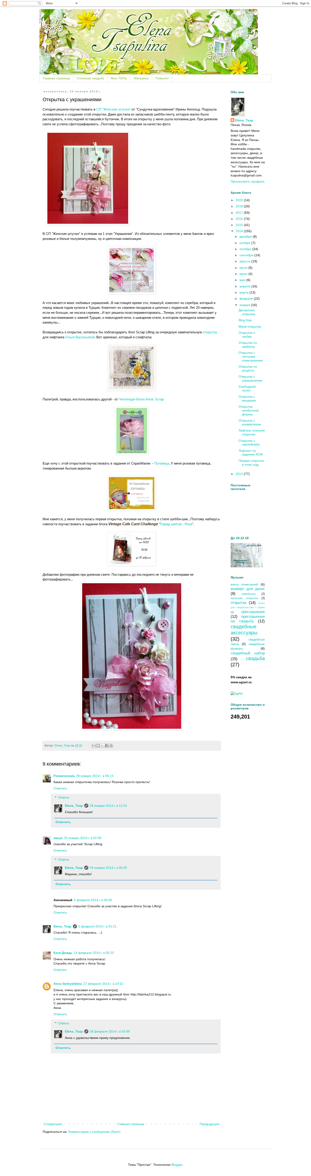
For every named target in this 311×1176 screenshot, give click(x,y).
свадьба (255, 658)
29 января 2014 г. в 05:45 (108, 867)
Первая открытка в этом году (251, 462)
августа (245, 261)
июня (244, 274)
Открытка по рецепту (248, 368)
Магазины (141, 78)
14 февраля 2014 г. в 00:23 (94, 953)
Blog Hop (245, 320)
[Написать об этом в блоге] (98, 745)
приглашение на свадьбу (248, 618)
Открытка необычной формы (249, 410)
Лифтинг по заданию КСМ (251, 452)
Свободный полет (247, 388)
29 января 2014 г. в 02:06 (82, 838)
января (245, 305)
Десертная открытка (247, 312)
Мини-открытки (250, 326)
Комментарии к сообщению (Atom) (94, 1131)
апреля (245, 286)
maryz (58, 838)
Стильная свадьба (90, 78)
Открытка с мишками (247, 398)
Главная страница (56, 78)
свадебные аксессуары (244, 630)
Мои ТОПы (119, 78)
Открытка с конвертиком (250, 422)
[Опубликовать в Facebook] (107, 745)
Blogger (176, 1164)
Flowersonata (64, 776)
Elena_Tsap (74, 805)
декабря (246, 236)
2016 (240, 219)
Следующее (53, 1124)
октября (246, 249)
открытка (238, 603)
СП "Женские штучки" (113, 109)
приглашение (253, 612)
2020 (240, 200)
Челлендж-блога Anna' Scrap (141, 399)
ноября (245, 243)
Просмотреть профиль (248, 181)
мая (243, 280)
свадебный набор (248, 653)
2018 (240, 206)
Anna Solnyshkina (68, 983)
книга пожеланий (244, 584)
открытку (210, 332)
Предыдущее (209, 1124)
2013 (240, 474)
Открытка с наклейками (249, 442)
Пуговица (161, 463)
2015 (240, 225)
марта (245, 292)
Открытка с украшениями (251, 378)
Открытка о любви (247, 334)
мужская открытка (244, 598)
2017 (240, 212)
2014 (240, 231)
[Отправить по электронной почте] (94, 745)
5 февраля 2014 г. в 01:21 (97, 926)
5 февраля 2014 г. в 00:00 (93, 900)
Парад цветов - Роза (176, 524)
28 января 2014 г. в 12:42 (108, 805)
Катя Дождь (63, 953)
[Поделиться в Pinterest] (111, 745)
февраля (247, 298)
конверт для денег (248, 589)
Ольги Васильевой (79, 337)
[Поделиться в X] (102, 745)
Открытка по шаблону (248, 344)
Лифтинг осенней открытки (252, 432)
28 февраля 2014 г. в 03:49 (110, 1031)
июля (244, 267)
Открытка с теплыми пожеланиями (251, 356)
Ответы (63, 797)
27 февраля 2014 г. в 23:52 (103, 983)
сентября (247, 255)
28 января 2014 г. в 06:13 (94, 776)
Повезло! (162, 78)
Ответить (60, 788)
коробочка (248, 594)
